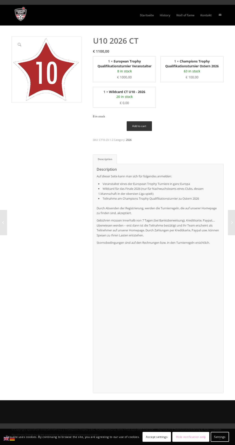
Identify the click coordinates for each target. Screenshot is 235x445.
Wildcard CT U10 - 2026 (127, 92)
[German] (12, 438)
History (165, 15)
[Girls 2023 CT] (231, 222)
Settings (220, 437)
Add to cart (139, 126)
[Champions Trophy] (20, 15)
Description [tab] (105, 159)
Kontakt (206, 15)
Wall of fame (185, 15)
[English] (6, 438)
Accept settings (157, 437)
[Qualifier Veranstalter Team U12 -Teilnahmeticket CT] (3, 222)
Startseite (147, 15)
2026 (128, 140)
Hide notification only (191, 437)
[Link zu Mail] (220, 14)
